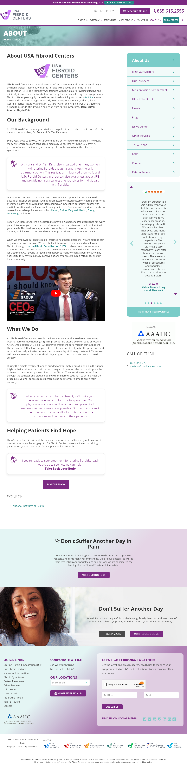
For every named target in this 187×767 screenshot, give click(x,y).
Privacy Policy (20, 740)
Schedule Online (137, 11)
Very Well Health (77, 210)
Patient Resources (14, 681)
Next (175, 240)
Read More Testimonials (153, 311)
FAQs (135, 154)
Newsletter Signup (69, 693)
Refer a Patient (141, 172)
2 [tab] (148, 303)
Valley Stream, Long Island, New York (153, 289)
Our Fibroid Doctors (15, 669)
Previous (132, 242)
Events (136, 108)
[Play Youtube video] (56, 293)
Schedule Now (56, 484)
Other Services (141, 135)
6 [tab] (161, 303)
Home (7, 39)
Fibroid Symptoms (14, 677)
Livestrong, (13, 213)
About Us (154, 20)
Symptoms (95, 20)
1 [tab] (145, 303)
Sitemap (10, 740)
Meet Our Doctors (143, 71)
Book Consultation (119, 2)
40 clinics (88, 97)
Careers (136, 163)
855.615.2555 (170, 11)
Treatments (110, 20)
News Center (140, 126)
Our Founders (140, 81)
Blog (135, 117)
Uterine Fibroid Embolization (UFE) (23, 665)
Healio (54, 210)
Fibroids (82, 20)
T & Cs (22, 743)
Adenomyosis (126, 20)
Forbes (63, 210)
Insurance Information (16, 673)
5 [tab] (158, 303)
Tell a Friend (139, 145)
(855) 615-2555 (138, 363)
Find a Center (171, 20)
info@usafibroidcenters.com (145, 366)
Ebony (91, 210)
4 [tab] (154, 303)
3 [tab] (151, 303)
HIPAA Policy (33, 740)
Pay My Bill (142, 20)
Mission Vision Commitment (149, 90)
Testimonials (11, 693)
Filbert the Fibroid (143, 99)
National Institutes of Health (28, 505)
